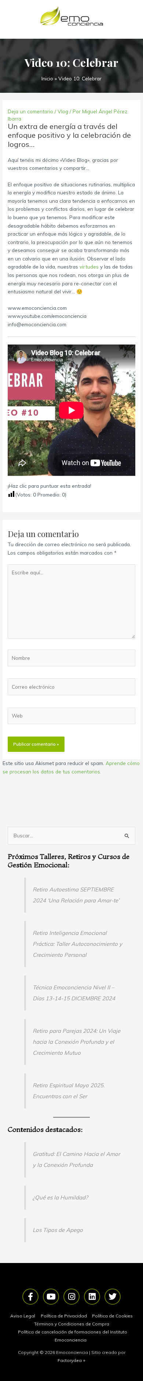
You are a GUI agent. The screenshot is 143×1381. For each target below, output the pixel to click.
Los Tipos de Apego (58, 1229)
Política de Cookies (112, 1316)
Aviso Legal (22, 1316)
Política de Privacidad (64, 1316)
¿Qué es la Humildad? (60, 1197)
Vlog (63, 111)
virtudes (89, 266)
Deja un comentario (30, 111)
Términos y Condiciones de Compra (71, 1324)
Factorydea (70, 1360)
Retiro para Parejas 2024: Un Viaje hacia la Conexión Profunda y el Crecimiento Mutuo (76, 1041)
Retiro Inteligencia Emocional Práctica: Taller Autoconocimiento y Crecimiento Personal (77, 943)
